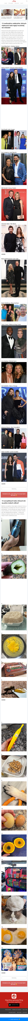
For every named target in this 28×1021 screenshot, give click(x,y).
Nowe (6, 3)
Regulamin (8, 1009)
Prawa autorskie (16, 1009)
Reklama (19, 1012)
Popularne (11, 3)
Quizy (22, 3)
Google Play (15, 1004)
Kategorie (17, 3)
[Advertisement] (14, 115)
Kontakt (25, 1012)
